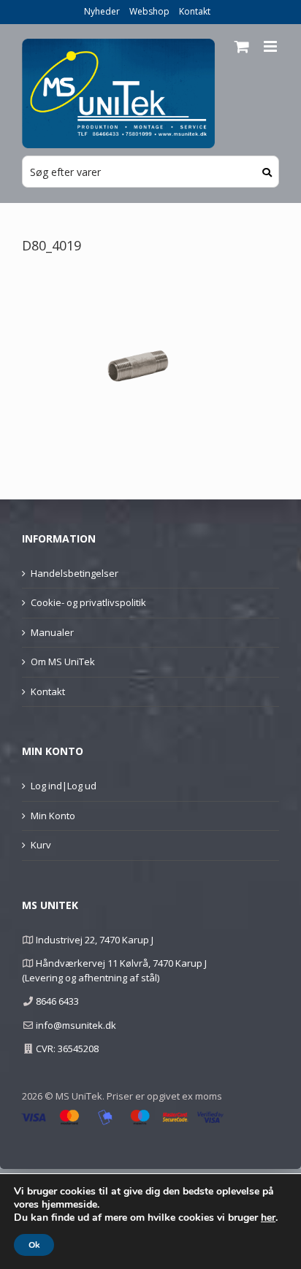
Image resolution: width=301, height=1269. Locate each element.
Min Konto (53, 815)
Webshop (149, 11)
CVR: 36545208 (67, 1048)
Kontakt (194, 11)
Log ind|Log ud (63, 785)
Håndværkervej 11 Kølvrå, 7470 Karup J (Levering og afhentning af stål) (114, 970)
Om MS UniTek (63, 661)
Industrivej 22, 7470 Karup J (94, 939)
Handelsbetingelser (74, 573)
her (268, 1217)
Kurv (41, 844)
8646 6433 (57, 1001)
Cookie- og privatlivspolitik (88, 602)
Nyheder (102, 11)
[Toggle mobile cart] (242, 46)
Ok (33, 1245)
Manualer (52, 632)
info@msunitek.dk (76, 1025)
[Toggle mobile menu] (271, 46)
